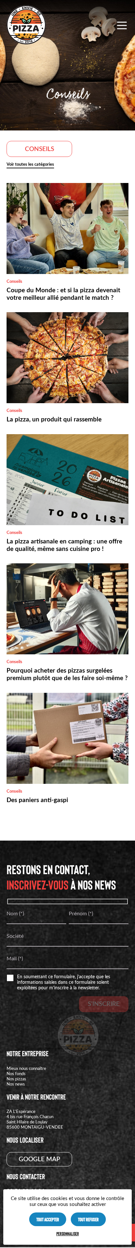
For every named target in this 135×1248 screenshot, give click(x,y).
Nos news (16, 1084)
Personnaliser (67, 1233)
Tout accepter (47, 1219)
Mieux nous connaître (26, 1069)
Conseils (39, 149)
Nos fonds (16, 1074)
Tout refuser (88, 1219)
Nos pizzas (16, 1079)
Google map (39, 1159)
